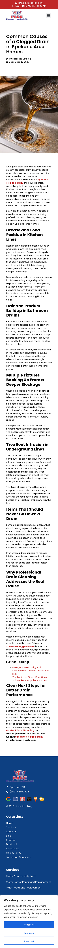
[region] (29, 921)
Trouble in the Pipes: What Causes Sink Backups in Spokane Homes (30, 679)
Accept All (29, 924)
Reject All (29, 941)
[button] (48, 15)
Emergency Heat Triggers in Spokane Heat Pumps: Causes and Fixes (30, 670)
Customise (29, 933)
